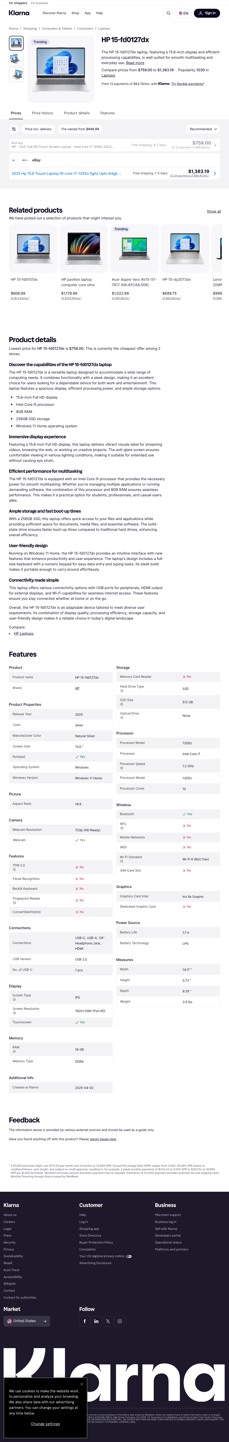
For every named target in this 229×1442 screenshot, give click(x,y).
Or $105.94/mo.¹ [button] (71, 298)
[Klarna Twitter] (108, 1321)
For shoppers (18, 3)
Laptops (108, 75)
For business (39, 3)
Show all (214, 211)
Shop (75, 13)
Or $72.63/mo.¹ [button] (20, 298)
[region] (45, 1407)
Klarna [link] (13, 28)
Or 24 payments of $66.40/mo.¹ (189, 175)
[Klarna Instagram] (119, 1321)
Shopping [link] (30, 28)
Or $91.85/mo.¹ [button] (121, 298)
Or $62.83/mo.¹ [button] (171, 298)
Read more (135, 62)
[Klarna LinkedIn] (96, 1321)
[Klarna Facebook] (84, 1321)
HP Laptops (24, 633)
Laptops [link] (104, 28)
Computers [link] (85, 28)
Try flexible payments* (187, 84)
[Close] (82, 1384)
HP (77, 688)
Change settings (45, 1424)
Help (99, 13)
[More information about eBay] (13, 160)
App (88, 13)
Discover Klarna (54, 13)
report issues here (103, 1139)
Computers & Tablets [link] (57, 28)
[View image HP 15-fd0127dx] (16, 43)
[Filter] (14, 129)
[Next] (213, 262)
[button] (183, 13)
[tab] (16, 113)
